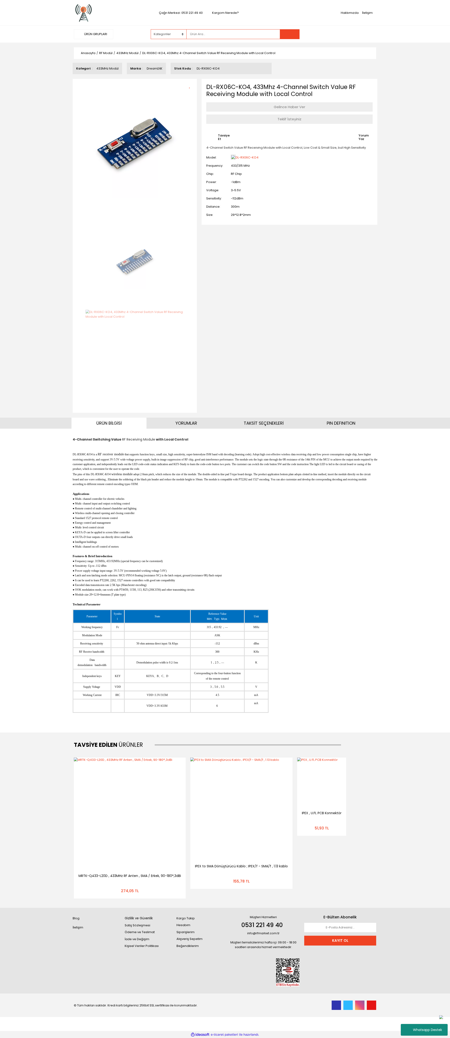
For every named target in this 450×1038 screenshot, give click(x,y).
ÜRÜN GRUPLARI (95, 34)
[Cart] (369, 34)
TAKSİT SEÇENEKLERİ (264, 423)
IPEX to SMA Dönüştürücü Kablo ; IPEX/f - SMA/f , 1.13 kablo (241, 866)
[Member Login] (341, 34)
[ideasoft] (200, 1034)
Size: (209, 215)
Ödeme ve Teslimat (140, 932)
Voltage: (212, 190)
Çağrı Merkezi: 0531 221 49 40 (181, 13)
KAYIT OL (340, 940)
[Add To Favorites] (191, 85)
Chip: (210, 174)
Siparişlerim (185, 932)
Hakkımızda (350, 13)
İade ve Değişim (137, 939)
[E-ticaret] (224, 1034)
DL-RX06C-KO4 (247, 157)
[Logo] (84, 12)
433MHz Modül (107, 68)
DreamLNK (154, 68)
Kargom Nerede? (225, 13)
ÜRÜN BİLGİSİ (109, 423)
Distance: (213, 206)
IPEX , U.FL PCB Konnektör (321, 813)
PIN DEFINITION (341, 423)
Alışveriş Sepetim (189, 939)
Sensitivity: (214, 198)
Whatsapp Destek (427, 1029)
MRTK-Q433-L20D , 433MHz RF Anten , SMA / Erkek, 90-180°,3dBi (130, 875)
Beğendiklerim (187, 946)
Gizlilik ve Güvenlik (139, 918)
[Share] (191, 93)
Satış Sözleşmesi (137, 925)
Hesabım (183, 925)
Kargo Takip (185, 918)
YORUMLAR (186, 423)
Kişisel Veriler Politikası (142, 946)
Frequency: (214, 165)
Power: (211, 182)
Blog (76, 918)
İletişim (367, 13)
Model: (211, 157)
